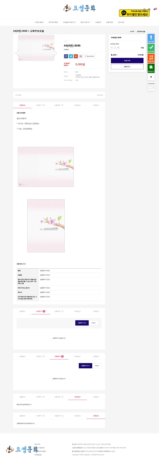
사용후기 (40, 105)
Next (55, 53)
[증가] (118, 47)
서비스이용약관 (39, 448)
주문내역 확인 (53, 22)
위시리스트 (90, 56)
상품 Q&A (109, 22)
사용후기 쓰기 (82, 323)
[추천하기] (81, 56)
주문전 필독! (39, 22)
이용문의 (98, 22)
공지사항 (121, 22)
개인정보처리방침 (40, 451)
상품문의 (58, 105)
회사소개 (37, 444)
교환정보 (96, 105)
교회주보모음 (141, 31)
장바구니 (127, 67)
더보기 (93, 323)
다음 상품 (100, 95)
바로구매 (127, 60)
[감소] (111, 47)
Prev (17, 53)
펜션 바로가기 (85, 22)
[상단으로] (151, 76)
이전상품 (18, 95)
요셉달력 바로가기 (69, 22)
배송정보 (77, 105)
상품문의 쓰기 (85, 365)
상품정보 (22, 105)
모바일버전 (38, 455)
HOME (132, 31)
